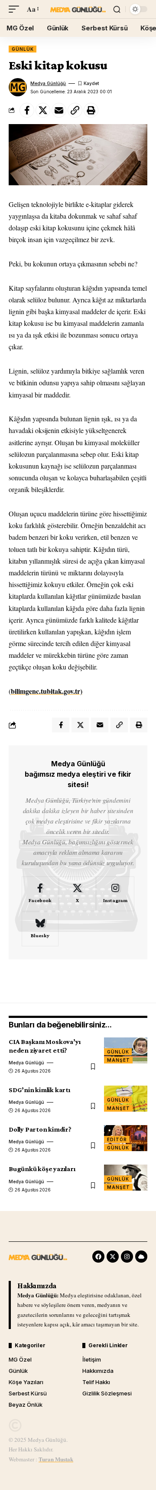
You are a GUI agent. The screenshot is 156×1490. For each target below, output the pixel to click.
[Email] (59, 110)
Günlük (22, 49)
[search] (116, 9)
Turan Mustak (56, 1459)
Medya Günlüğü (48, 83)
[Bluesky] (40, 929)
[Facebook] (40, 893)
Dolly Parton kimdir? (40, 1129)
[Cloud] (141, 1256)
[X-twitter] (113, 1256)
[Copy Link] (75, 110)
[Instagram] (115, 893)
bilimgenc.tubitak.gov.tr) (46, 691)
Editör (117, 1139)
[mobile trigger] (16, 9)
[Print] (91, 110)
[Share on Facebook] (27, 110)
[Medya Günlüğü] (78, 9)
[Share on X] (43, 110)
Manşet (118, 1060)
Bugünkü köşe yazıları (42, 1168)
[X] (77, 893)
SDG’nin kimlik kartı (39, 1089)
